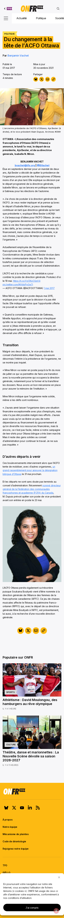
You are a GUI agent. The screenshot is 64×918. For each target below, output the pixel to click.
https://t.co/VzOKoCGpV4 (26, 280)
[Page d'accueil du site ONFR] (32, 791)
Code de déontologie (14, 841)
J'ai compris (32, 907)
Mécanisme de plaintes (16, 834)
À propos (7, 819)
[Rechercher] (58, 8)
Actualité (21, 18)
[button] (59, 877)
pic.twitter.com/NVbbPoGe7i (18, 284)
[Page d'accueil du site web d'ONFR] (32, 8)
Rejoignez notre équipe (16, 848)
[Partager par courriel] (47, 79)
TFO (5, 865)
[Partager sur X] (41, 79)
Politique (41, 18)
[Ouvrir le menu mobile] (6, 18)
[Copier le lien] (53, 79)
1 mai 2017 (49, 288)
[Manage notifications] (56, 910)
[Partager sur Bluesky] (35, 79)
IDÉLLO (6, 872)
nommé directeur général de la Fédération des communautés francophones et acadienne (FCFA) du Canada (32, 489)
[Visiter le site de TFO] (8, 8)
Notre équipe (10, 826)
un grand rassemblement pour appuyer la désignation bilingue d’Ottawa (30, 470)
